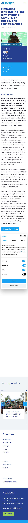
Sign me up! (8, 514)
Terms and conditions (10, 482)
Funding (5, 446)
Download (9, 67)
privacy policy (21, 251)
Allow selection (14, 285)
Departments (7, 443)
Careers (5, 461)
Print (7, 69)
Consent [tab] (5, 240)
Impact (5, 449)
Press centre (7, 465)
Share (7, 71)
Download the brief (9, 229)
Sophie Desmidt (7, 58)
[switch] (24, 265)
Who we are (6, 440)
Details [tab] (14, 240)
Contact (5, 468)
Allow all (14, 280)
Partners (5, 452)
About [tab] (23, 240)
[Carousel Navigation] (14, 404)
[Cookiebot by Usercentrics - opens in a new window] (20, 236)
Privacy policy (7, 478)
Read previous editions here (12, 508)
